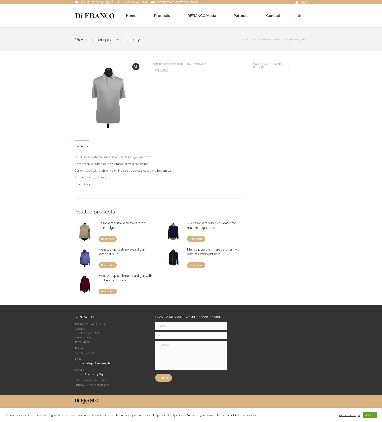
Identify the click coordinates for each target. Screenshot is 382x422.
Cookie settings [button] (349, 415)
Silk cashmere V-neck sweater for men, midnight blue (211, 225)
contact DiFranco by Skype (90, 374)
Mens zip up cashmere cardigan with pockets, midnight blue (214, 252)
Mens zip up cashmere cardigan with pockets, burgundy (125, 278)
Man (168, 63)
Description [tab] (82, 146)
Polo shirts (177, 63)
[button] (135, 66)
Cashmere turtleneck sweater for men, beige (122, 225)
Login (303, 2)
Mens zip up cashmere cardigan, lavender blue (122, 252)
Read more (107, 239)
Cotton (163, 70)
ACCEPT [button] (370, 415)
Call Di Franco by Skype (96, 2)
